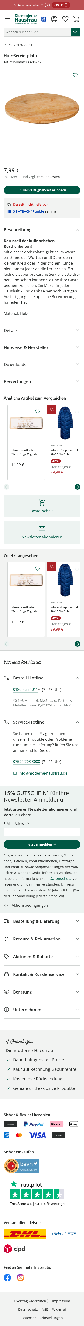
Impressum (61, 1301)
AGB (45, 1309)
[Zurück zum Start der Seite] (79, 1293)
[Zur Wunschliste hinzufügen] (75, 75)
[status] (36, 32)
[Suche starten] (75, 32)
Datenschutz (60, 878)
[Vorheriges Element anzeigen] (6, 487)
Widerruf (59, 1309)
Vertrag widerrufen (31, 1301)
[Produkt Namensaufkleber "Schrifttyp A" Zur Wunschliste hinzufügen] (38, 411)
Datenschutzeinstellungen (42, 1318)
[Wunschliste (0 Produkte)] (65, 19)
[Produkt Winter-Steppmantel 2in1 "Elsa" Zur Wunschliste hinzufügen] (77, 411)
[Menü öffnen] (7, 19)
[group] (42, 108)
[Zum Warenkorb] (76, 19)
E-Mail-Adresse (15, 823)
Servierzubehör (21, 44)
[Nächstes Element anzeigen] (77, 487)
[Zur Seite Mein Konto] (54, 19)
